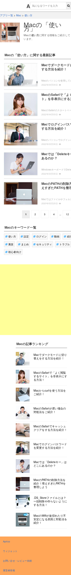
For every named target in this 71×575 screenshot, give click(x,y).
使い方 (12, 236)
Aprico (6, 541)
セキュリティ (44, 244)
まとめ (25, 244)
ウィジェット (10, 551)
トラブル (64, 244)
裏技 (10, 244)
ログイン (41, 236)
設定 (26, 236)
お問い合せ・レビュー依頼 (17, 560)
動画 (56, 236)
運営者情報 (9, 570)
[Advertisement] (35, 299)
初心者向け (14, 252)
